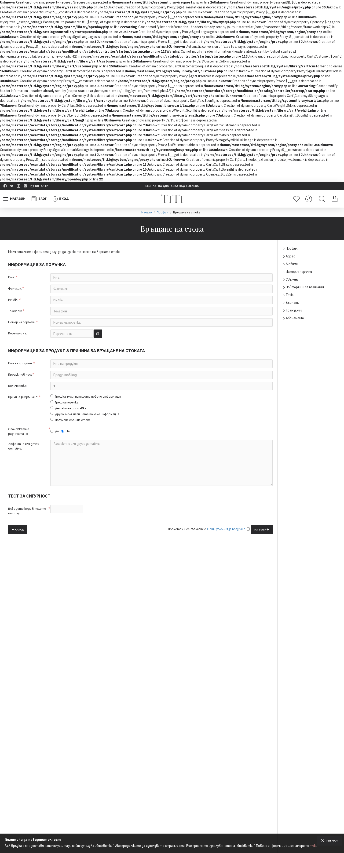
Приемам (331, 840)
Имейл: (13, 300)
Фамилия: (15, 288)
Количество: (17, 386)
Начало (146, 212)
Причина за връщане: (23, 397)
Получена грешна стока (73, 420)
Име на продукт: (20, 363)
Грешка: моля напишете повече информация (88, 397)
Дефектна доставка (70, 408)
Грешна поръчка (66, 402)
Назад (19, 529)
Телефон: (15, 311)
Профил (162, 212)
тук (313, 846)
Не (68, 431)
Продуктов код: (20, 375)
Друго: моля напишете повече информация (87, 414)
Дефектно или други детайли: (23, 446)
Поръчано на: (17, 333)
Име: (11, 277)
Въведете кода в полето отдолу (27, 511)
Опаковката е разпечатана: (18, 431)
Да (57, 431)
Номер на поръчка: (21, 322)
